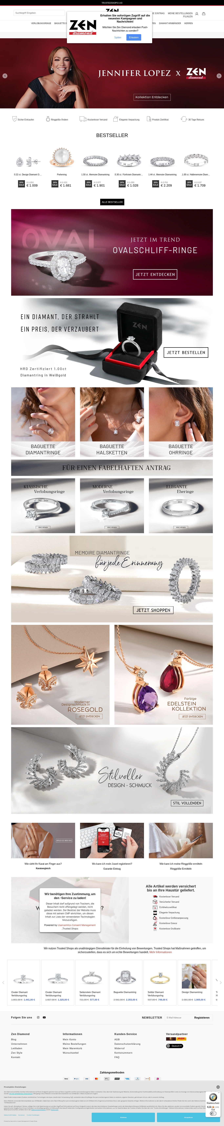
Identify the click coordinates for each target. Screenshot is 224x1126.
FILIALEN (188, 16)
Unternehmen (19, 1044)
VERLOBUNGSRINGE (41, 23)
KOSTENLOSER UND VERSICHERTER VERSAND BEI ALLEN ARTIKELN (112, 3)
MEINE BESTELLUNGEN (180, 13)
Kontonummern (123, 1052)
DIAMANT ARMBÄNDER (170, 23)
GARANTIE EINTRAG (154, 13)
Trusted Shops (70, 928)
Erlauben (134, 37)
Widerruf (119, 1048)
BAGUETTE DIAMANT (64, 23)
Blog (13, 1039)
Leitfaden (16, 1048)
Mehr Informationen (160, 952)
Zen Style (16, 1052)
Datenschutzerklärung (127, 1044)
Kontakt (15, 1057)
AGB (117, 1039)
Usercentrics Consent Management (77, 925)
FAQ (117, 1057)
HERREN (188, 23)
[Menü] (219, 1093)
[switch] (213, 1113)
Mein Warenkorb (72, 1048)
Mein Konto (69, 1039)
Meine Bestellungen (74, 1044)
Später (117, 37)
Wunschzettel (71, 1052)
